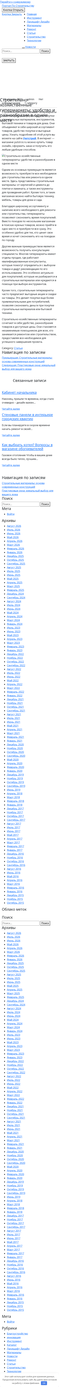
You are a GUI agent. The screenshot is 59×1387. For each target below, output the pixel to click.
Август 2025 (14, 567)
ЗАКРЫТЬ (8, 60)
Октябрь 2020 (15, 752)
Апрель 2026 (14, 541)
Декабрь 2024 (15, 594)
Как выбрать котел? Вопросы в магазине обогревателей (27, 446)
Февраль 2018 (15, 801)
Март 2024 (13, 620)
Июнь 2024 (13, 609)
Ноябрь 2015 (15, 899)
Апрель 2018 (14, 793)
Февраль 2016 (15, 887)
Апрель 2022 (14, 684)
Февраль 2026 (15, 548)
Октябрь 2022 (15, 661)
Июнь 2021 (13, 722)
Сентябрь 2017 (16, 820)
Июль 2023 (13, 627)
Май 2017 (13, 835)
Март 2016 (13, 884)
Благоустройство (17, 1333)
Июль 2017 (13, 827)
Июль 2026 (13, 529)
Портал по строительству (18, 5)
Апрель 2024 (14, 616)
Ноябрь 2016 (15, 857)
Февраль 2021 (15, 737)
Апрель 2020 (14, 763)
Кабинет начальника (19, 392)
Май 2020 (13, 759)
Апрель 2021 (14, 729)
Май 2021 (13, 725)
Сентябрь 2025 (16, 563)
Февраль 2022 (15, 692)
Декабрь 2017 (15, 808)
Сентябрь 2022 (16, 665)
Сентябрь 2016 (16, 865)
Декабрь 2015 (15, 895)
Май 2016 (13, 876)
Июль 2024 (13, 605)
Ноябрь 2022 (15, 658)
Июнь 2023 (13, 631)
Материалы (34, 25)
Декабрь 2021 (15, 699)
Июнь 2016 (13, 872)
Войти (10, 514)
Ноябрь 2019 (15, 778)
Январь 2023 (14, 650)
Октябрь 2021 (15, 707)
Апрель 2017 (14, 838)
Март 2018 (13, 797)
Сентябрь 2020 (16, 756)
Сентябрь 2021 (16, 710)
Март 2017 (13, 842)
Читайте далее (11, 409)
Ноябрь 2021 (15, 703)
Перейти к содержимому (15, 2)
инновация (14, 1337)
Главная (32, 14)
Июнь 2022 (13, 676)
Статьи (31, 33)
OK (44, 1383)
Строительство (36, 36)
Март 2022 (13, 688)
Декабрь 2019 (15, 774)
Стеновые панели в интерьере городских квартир (27, 416)
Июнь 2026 (13, 533)
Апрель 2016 (14, 880)
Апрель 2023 (14, 639)
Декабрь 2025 (15, 556)
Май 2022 (13, 680)
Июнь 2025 (13, 575)
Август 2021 (14, 714)
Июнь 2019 (13, 789)
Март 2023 (13, 643)
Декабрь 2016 (15, 854)
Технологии (34, 40)
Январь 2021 (14, 740)
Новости (30, 47)
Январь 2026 (14, 552)
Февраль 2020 (15, 767)
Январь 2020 (14, 771)
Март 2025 (13, 586)
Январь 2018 (14, 805)
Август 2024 (14, 601)
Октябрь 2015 (15, 903)
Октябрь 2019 (15, 782)
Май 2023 (13, 635)
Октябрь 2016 (15, 861)
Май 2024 (13, 612)
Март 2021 (13, 733)
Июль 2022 (13, 673)
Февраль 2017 (15, 846)
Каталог (12, 1345)
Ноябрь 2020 (15, 748)
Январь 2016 (14, 891)
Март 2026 (13, 545)
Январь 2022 (14, 695)
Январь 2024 (14, 624)
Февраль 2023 (15, 646)
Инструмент (34, 18)
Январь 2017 (14, 850)
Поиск (45, 51)
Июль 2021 (13, 718)
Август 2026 (14, 526)
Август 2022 (14, 669)
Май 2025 (13, 578)
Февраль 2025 (15, 590)
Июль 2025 (13, 571)
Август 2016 (14, 869)
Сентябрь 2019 (16, 786)
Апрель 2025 (14, 582)
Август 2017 (14, 823)
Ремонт (31, 29)
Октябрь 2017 (15, 816)
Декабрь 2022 (15, 654)
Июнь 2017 (13, 831)
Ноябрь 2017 (15, 812)
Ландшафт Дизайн (38, 21)
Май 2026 (13, 537)
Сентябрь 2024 (16, 597)
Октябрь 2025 (15, 560)
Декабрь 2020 (15, 744)
